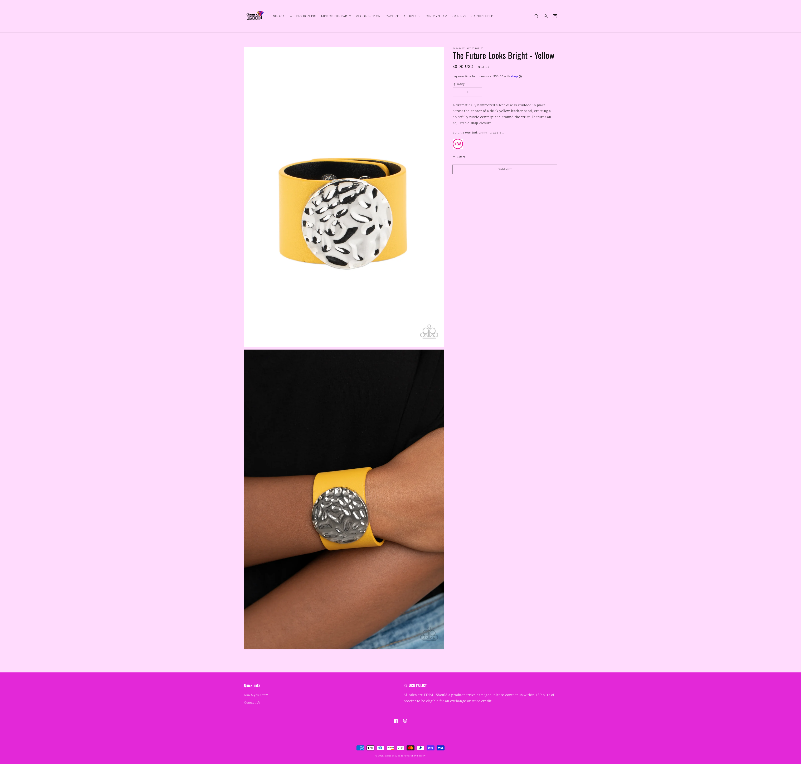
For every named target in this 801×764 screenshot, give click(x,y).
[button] (536, 16)
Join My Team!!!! (256, 695)
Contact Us (252, 702)
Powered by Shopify (415, 755)
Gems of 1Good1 (394, 755)
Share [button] (461, 157)
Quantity (459, 84)
